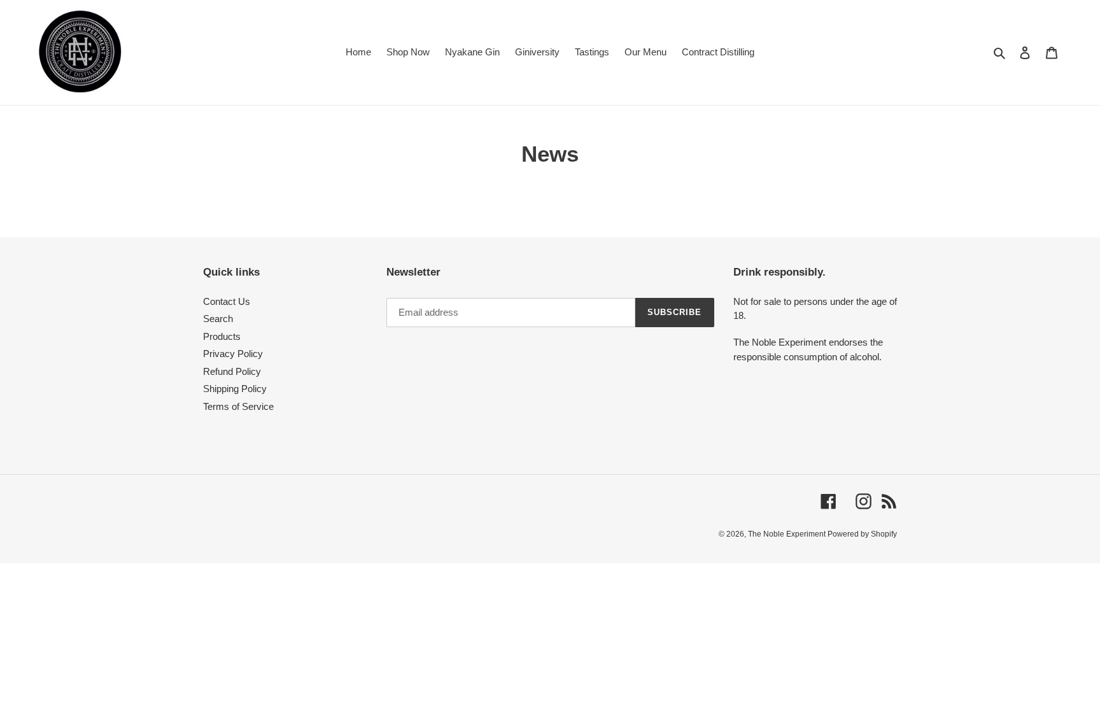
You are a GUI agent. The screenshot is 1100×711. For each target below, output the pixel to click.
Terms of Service (238, 407)
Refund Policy (232, 372)
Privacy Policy (233, 354)
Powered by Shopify (862, 534)
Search (218, 319)
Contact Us (226, 302)
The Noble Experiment (788, 534)
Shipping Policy (235, 389)
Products (222, 337)
